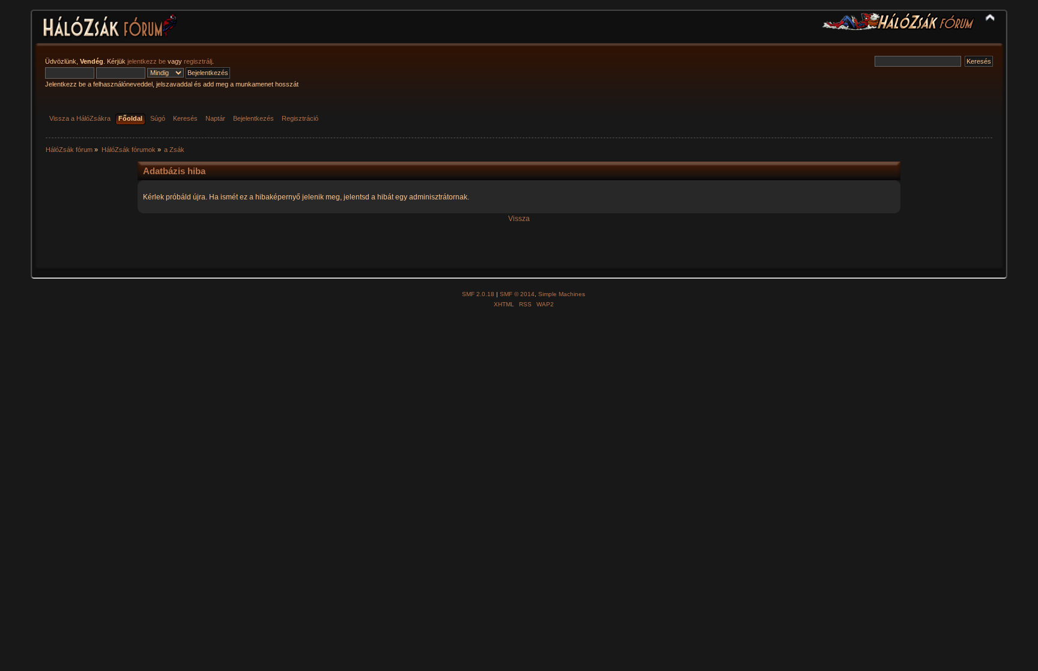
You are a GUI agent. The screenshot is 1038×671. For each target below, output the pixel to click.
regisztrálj (198, 61)
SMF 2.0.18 (478, 294)
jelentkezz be (146, 61)
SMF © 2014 (517, 294)
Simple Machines (561, 294)
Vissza (519, 218)
